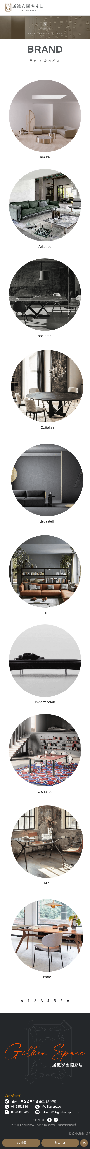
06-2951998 (19, 1106)
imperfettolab (45, 702)
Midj (47, 883)
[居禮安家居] (24, 7)
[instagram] (56, 1119)
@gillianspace (51, 1106)
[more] (47, 935)
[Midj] (47, 841)
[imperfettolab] (45, 660)
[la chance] (45, 750)
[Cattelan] (47, 386)
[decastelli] (47, 480)
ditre (45, 613)
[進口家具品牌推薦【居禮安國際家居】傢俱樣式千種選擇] (45, 27)
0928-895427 (20, 1112)
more (47, 977)
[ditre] (45, 571)
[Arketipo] (45, 205)
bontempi (45, 336)
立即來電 (21, 1142)
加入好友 (60, 1142)
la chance (44, 791)
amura (45, 157)
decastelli (47, 521)
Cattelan (47, 427)
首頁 (33, 61)
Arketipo (44, 246)
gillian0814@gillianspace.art (61, 1112)
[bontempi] (45, 294)
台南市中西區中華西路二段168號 (33, 1101)
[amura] (45, 116)
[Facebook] (49, 1119)
